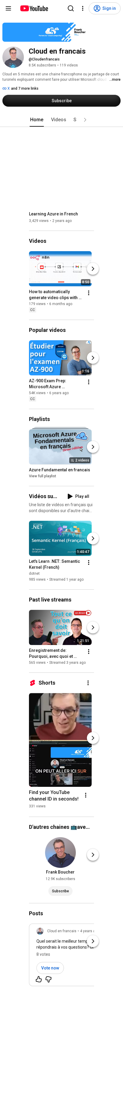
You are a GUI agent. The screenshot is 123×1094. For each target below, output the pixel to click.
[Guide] (8, 8)
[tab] (37, 120)
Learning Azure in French (53, 214)
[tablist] (61, 120)
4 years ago (89, 931)
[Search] (70, 8)
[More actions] (89, 293)
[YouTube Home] (34, 8)
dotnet (34, 573)
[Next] (93, 269)
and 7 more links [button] (25, 88)
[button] (85, 120)
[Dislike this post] (48, 979)
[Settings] (82, 8)
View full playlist (42, 476)
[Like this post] (39, 979)
